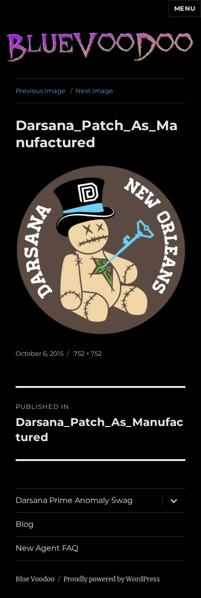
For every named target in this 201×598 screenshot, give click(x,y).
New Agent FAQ (47, 548)
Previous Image (40, 91)
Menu (185, 8)
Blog (25, 524)
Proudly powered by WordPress (111, 579)
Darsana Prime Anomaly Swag (74, 500)
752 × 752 (87, 353)
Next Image (94, 91)
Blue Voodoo (35, 579)
